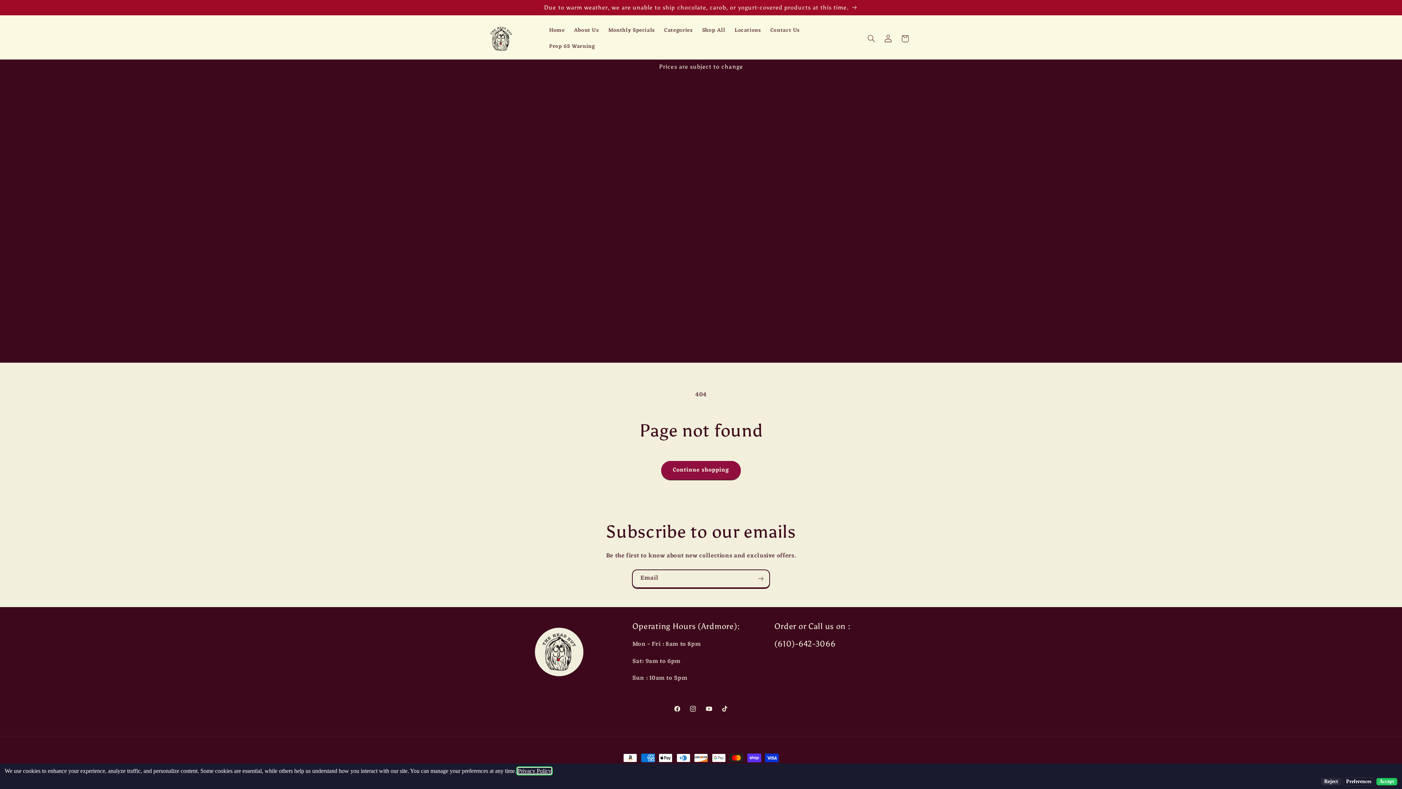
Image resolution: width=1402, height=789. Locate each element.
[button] (871, 38)
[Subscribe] (760, 578)
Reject (1331, 781)
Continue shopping (701, 470)
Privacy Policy (534, 771)
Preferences (1358, 781)
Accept (1386, 781)
